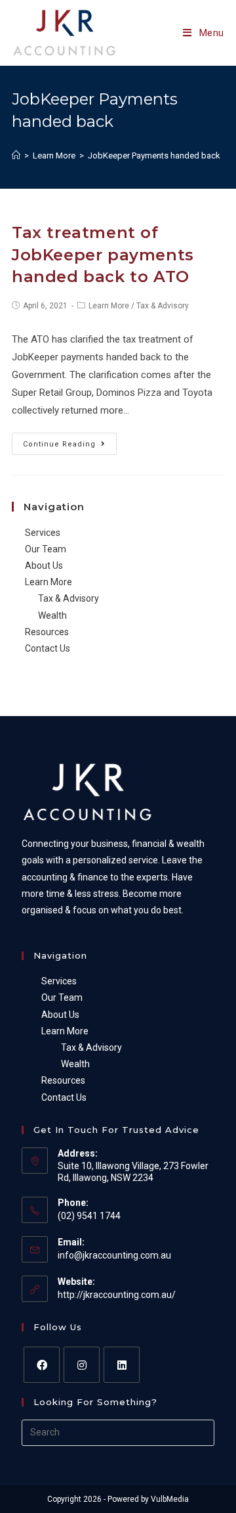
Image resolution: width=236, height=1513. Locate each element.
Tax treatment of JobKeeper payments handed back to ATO (103, 254)
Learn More (108, 305)
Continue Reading (59, 444)
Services (42, 532)
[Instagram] (82, 1365)
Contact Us (47, 648)
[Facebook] (42, 1365)
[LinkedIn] (122, 1365)
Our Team (45, 549)
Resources (47, 632)
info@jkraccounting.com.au (114, 1255)
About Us (44, 565)
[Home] (16, 155)
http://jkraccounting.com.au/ (117, 1294)
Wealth (52, 615)
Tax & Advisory (162, 305)
